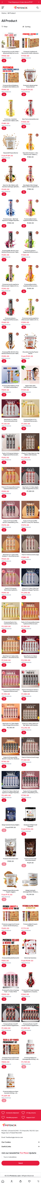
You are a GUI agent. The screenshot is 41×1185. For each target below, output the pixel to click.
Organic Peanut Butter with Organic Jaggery (11, 891)
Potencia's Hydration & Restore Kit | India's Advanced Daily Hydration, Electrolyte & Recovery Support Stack (30, 52)
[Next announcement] (39, 2)
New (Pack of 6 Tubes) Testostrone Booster (30, 656)
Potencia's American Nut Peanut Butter (30, 86)
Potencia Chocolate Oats (10, 858)
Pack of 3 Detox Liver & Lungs (30, 554)
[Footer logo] (9, 1125)
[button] (3, 8)
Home (3, 13)
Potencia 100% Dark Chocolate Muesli (30, 859)
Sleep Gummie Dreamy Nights (10, 825)
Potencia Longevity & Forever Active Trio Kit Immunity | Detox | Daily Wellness (10, 924)
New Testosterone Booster (30, 119)
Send (21, 1163)
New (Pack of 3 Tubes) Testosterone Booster (10, 420)
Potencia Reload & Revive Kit (10, 958)
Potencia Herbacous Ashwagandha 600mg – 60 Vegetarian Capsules (30, 1058)
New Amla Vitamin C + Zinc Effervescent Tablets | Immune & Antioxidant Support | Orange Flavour (30, 153)
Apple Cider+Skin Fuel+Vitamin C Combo (30, 386)
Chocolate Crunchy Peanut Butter (30, 352)
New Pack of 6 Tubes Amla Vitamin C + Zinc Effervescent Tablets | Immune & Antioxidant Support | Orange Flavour (10, 656)
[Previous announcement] (2, 2)
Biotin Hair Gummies (30, 958)
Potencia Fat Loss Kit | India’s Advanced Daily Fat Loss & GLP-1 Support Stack (10, 52)
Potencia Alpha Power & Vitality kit (30, 924)
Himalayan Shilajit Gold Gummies (30, 825)
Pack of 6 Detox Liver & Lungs (30, 757)
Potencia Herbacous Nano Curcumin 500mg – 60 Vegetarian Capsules (10, 1092)
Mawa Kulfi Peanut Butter (10, 153)
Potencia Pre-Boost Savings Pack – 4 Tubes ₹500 (10, 990)
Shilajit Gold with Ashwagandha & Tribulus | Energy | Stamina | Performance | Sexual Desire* (30, 891)
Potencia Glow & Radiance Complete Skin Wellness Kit (10, 86)
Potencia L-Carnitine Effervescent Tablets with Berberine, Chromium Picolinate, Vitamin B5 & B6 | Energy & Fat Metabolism (10, 119)
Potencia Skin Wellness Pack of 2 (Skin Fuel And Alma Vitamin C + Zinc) (10, 386)
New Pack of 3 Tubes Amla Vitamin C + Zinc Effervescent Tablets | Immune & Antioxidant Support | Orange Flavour (10, 555)
